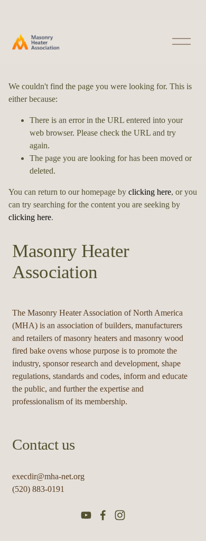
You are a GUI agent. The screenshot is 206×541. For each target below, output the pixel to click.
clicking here (149, 191)
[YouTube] (86, 515)
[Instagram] (120, 515)
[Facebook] (103, 515)
